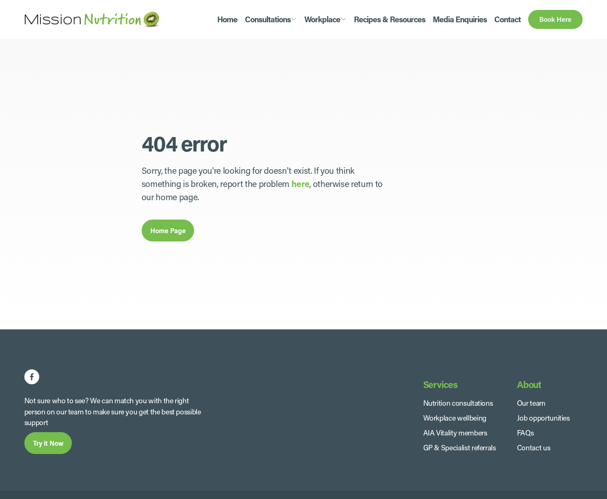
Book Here (555, 19)
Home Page (168, 230)
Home (227, 19)
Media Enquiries (460, 19)
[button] (271, 19)
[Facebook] (31, 376)
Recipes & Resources (390, 19)
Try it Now (48, 443)
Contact (507, 19)
